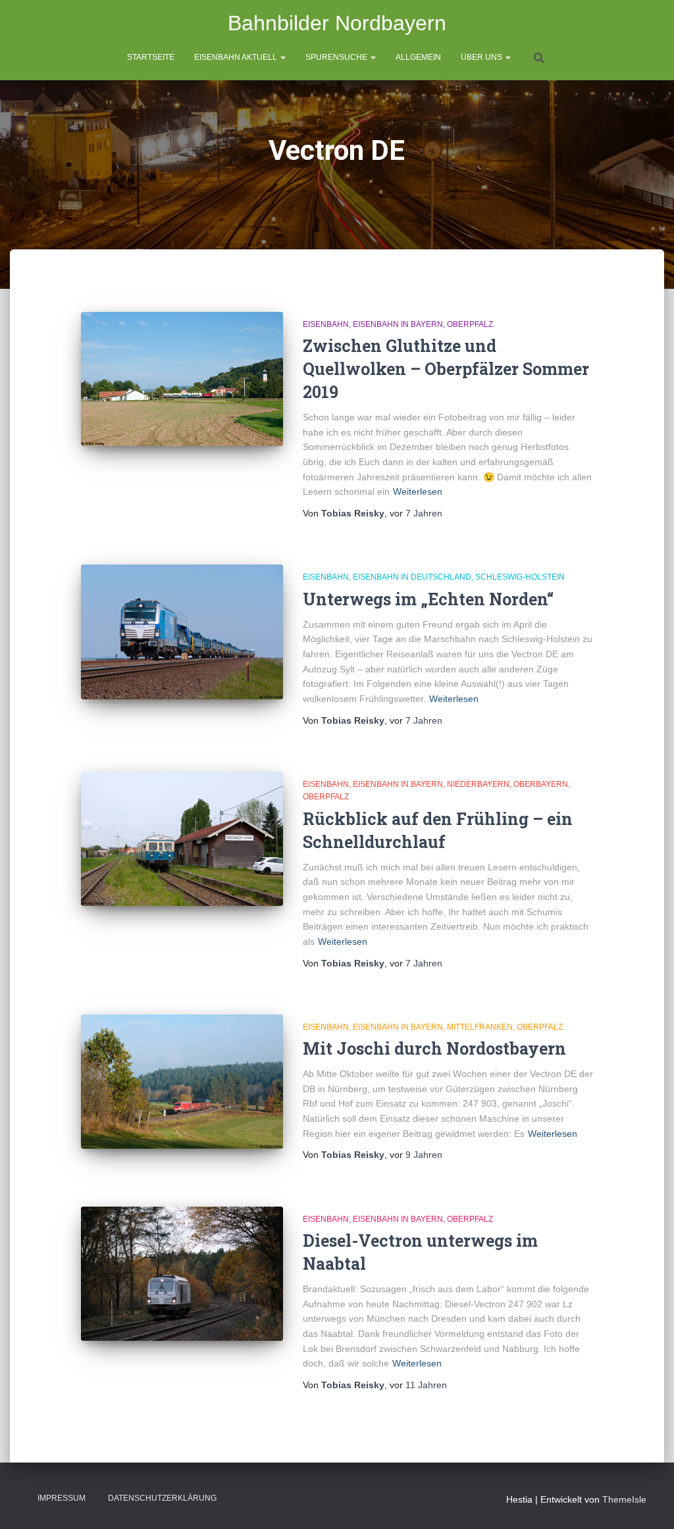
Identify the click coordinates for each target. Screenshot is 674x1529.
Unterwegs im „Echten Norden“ (428, 599)
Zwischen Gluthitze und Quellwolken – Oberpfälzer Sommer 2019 (446, 369)
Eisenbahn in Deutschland (412, 577)
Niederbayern (478, 784)
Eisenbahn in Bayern (398, 324)
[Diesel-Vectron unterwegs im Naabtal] (182, 1274)
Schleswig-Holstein (520, 577)
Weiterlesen (417, 491)
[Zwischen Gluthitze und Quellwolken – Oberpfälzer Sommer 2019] (182, 379)
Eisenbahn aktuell (236, 57)
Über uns (482, 57)
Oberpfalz (470, 324)
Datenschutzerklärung (162, 1498)
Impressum (62, 1498)
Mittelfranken (480, 1027)
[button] (282, 57)
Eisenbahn (326, 324)
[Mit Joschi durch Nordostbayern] (182, 1082)
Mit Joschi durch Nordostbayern (434, 1048)
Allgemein (418, 57)
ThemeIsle (624, 1499)
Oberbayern (540, 784)
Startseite (150, 57)
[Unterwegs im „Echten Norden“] (182, 631)
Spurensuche (337, 57)
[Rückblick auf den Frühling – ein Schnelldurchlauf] (182, 839)
